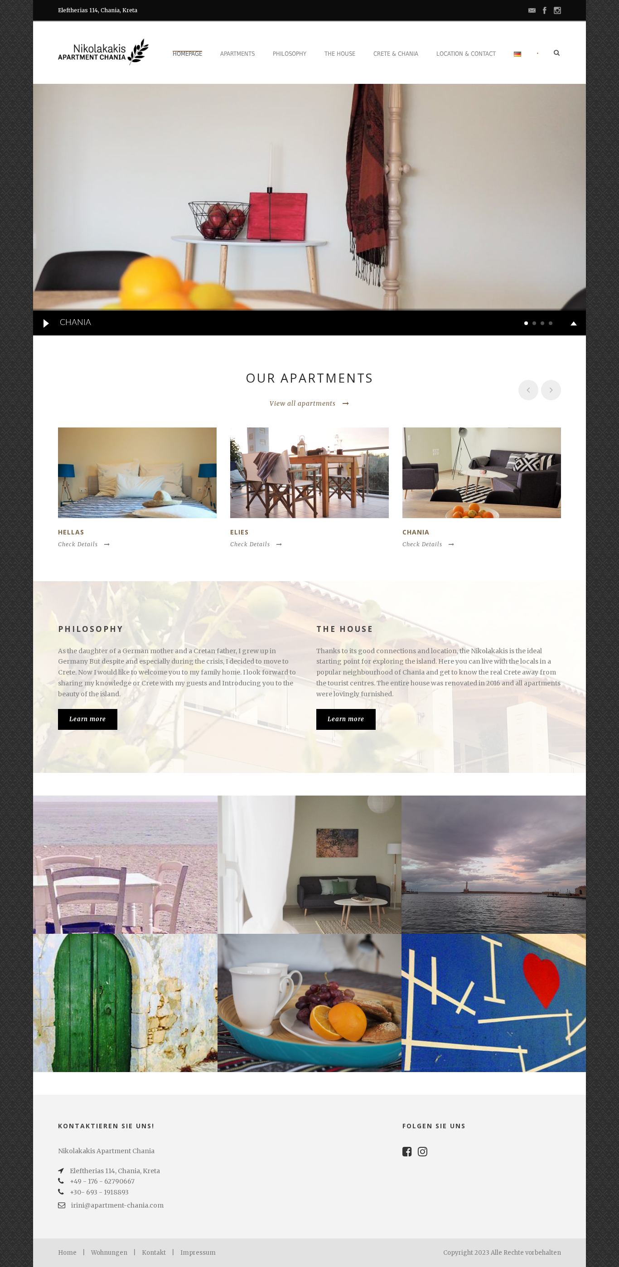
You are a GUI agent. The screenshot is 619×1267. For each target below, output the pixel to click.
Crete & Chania (395, 53)
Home (67, 1253)
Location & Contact (466, 53)
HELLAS (71, 532)
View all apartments (303, 403)
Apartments (237, 53)
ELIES (239, 532)
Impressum (198, 1253)
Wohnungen (109, 1253)
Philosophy (289, 53)
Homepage (187, 53)
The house (339, 53)
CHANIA (416, 532)
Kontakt (154, 1253)
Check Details (78, 544)
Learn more (87, 719)
